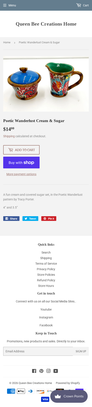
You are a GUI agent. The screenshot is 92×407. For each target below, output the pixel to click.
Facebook (46, 325)
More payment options (21, 174)
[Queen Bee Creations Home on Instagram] (48, 371)
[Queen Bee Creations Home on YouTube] (55, 371)
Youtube (46, 309)
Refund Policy (46, 280)
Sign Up (81, 351)
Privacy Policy (46, 269)
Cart (85, 5)
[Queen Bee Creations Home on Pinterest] (41, 371)
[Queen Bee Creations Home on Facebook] (34, 371)
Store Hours (46, 285)
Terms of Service (46, 263)
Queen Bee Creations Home (46, 24)
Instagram (46, 317)
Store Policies (46, 274)
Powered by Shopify (68, 383)
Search (46, 252)
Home (6, 42)
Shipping (9, 136)
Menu (12, 5)
